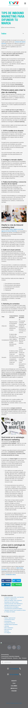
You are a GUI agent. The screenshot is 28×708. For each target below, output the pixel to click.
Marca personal (8, 629)
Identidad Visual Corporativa (10, 624)
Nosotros (15, 658)
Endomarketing (7, 621)
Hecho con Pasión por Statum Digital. (14, 703)
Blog (20, 658)
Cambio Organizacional (9, 618)
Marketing (6, 631)
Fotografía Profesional (6, 658)
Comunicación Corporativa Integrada (10, 656)
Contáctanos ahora (10, 574)
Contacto (24, 658)
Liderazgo (6, 626)
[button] (25, 3)
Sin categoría (7, 632)
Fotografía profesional (9, 622)
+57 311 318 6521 (14, 674)
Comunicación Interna (9, 619)
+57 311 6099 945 (14, 668)
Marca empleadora (8, 627)
